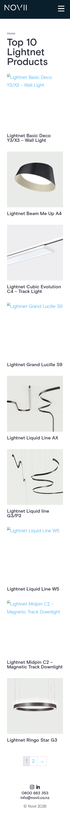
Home (11, 33)
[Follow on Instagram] (32, 787)
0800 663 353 (35, 793)
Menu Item (64, 6)
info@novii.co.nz (35, 797)
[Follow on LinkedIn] (38, 787)
